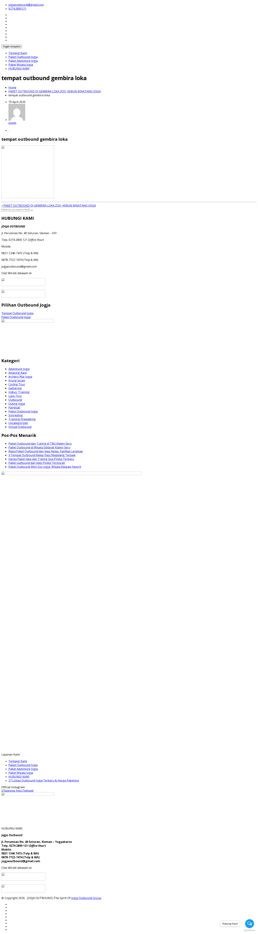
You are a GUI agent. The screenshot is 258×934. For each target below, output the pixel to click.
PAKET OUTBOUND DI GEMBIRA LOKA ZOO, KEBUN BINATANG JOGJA (54, 91)
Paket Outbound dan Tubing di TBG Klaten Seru (40, 443)
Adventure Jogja (18, 369)
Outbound (15, 400)
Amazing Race (17, 373)
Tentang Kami (17, 53)
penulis (12, 122)
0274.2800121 (17, 9)
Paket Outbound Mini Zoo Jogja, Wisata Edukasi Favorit (44, 467)
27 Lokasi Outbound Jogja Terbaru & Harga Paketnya (43, 780)
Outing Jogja (16, 404)
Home (12, 87)
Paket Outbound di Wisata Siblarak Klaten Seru (39, 447)
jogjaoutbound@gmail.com (26, 5)
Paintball (14, 407)
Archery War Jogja (20, 377)
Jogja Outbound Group (86, 898)
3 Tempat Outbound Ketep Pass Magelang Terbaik (42, 455)
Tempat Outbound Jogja (17, 313)
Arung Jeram (16, 380)
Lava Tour (15, 396)
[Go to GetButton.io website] (249, 930)
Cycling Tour (16, 384)
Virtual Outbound (19, 427)
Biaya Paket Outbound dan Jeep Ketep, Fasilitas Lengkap (45, 451)
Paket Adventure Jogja (23, 61)
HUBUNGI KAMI (18, 68)
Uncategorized (18, 423)
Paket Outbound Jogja (23, 57)
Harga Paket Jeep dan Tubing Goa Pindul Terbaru (41, 459)
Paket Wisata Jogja (20, 65)
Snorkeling (15, 415)
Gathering (15, 388)
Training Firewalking (22, 419)
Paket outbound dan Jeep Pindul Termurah (36, 463)
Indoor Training (18, 392)
